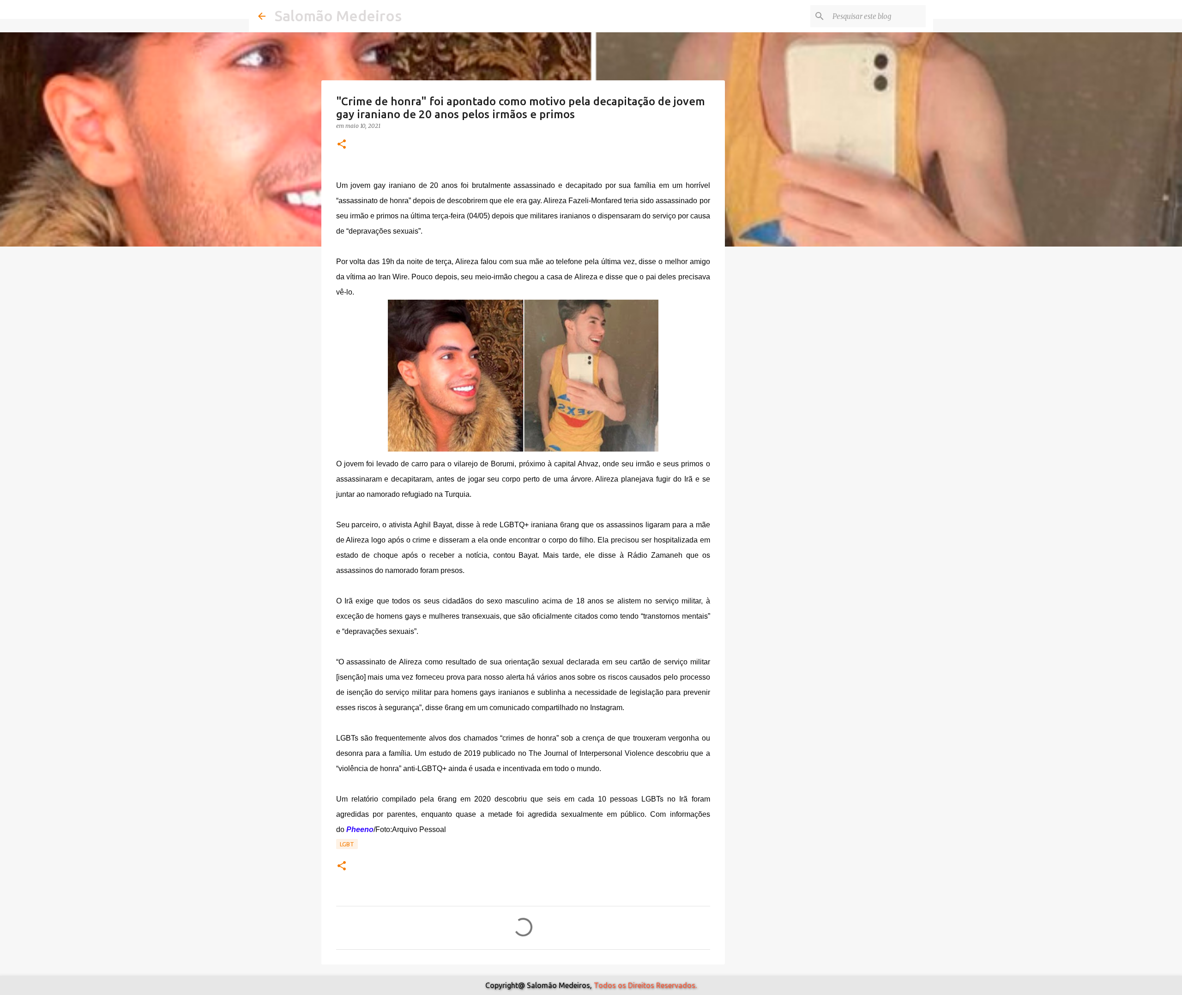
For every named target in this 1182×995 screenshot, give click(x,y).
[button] (341, 145)
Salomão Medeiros (338, 15)
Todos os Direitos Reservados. (645, 985)
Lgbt (347, 844)
